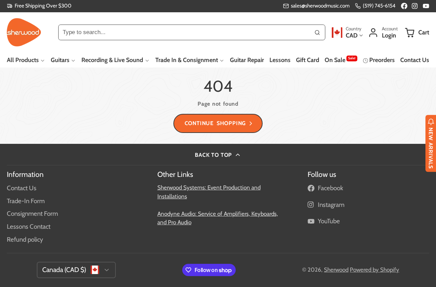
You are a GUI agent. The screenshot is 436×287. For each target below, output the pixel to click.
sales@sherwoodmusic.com (320, 5)
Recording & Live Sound (112, 59)
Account (383, 33)
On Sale (340, 59)
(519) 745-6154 (379, 5)
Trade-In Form (26, 201)
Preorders (382, 59)
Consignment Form (32, 213)
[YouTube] (426, 6)
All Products (23, 59)
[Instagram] (415, 6)
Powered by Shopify (374, 269)
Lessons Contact (28, 226)
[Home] (24, 32)
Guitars (60, 59)
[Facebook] (404, 6)
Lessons (280, 59)
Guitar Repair (247, 59)
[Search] (317, 32)
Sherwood (336, 269)
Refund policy (25, 239)
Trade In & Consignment (186, 59)
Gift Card (307, 59)
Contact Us (414, 59)
